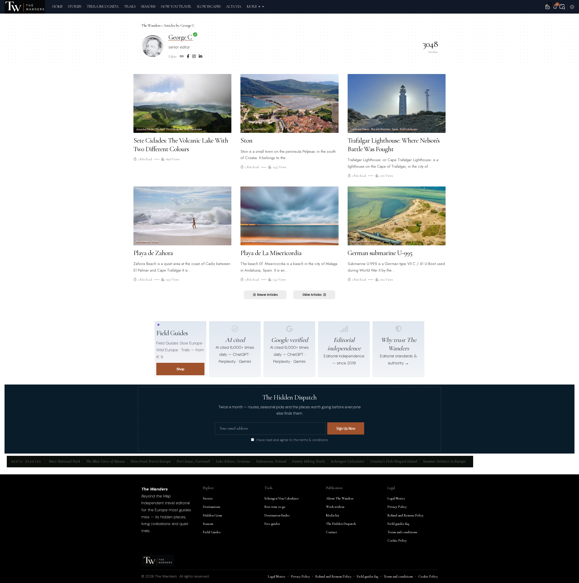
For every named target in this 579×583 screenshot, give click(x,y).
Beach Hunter (143, 241)
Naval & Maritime (380, 129)
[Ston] (289, 103)
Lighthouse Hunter (360, 129)
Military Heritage (371, 241)
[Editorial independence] (344, 328)
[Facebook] (188, 56)
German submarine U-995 (380, 253)
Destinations (259, 129)
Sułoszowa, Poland (271, 461)
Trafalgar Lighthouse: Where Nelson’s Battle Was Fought (393, 144)
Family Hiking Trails (308, 461)
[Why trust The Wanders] (398, 328)
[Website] (181, 56)
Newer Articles (267, 294)
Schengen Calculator (348, 461)
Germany (355, 241)
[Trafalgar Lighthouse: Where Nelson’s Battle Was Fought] (397, 103)
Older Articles (311, 294)
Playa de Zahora (153, 253)
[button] (562, 7)
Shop (180, 369)
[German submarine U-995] (397, 215)
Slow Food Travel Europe (151, 461)
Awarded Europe (145, 129)
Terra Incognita (174, 129)
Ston (246, 140)
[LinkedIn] (200, 56)
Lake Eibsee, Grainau (233, 461)
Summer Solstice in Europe (444, 461)
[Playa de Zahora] (182, 215)
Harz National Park (64, 461)
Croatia (247, 129)
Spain (395, 129)
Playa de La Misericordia (270, 253)
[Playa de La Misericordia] (289, 215)
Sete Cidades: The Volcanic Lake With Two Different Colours (180, 144)
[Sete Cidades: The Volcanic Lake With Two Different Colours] (182, 103)
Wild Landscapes (193, 129)
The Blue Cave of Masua (105, 461)
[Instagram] (194, 56)
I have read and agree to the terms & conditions (292, 440)
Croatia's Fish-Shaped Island (393, 461)
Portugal (160, 129)
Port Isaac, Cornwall (193, 461)
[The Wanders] (25, 7)
